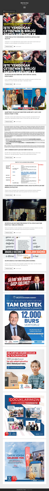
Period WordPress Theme (21, 489)
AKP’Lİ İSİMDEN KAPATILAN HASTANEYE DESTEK (24, 136)
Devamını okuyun (9, 47)
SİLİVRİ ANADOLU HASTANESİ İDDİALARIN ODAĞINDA (24, 248)
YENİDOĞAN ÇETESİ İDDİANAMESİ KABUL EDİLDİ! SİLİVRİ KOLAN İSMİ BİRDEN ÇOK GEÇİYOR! (24, 172)
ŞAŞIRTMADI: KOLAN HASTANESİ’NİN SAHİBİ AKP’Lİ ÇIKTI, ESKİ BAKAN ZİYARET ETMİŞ (24, 99)
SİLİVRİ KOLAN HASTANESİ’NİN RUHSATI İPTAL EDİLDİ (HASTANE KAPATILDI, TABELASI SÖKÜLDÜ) (24, 210)
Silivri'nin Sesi (24, 3)
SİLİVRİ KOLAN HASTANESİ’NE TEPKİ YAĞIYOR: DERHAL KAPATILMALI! (24, 61)
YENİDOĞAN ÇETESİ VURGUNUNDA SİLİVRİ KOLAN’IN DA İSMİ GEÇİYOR (24, 24)
